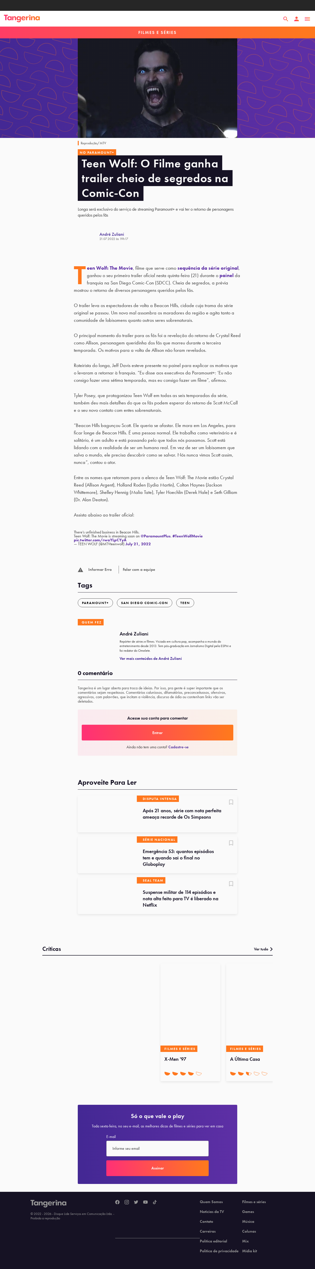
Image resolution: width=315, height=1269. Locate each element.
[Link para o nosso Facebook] (117, 1202)
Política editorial (213, 1241)
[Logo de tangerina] (22, 19)
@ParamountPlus (156, 536)
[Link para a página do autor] (88, 236)
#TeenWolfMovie (188, 536)
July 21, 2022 (138, 543)
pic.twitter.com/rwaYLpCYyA (100, 540)
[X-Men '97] (190, 1007)
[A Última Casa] (256, 1007)
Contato (206, 1222)
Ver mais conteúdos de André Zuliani (151, 658)
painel (227, 275)
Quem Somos (211, 1202)
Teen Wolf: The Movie (110, 268)
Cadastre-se (178, 747)
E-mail (111, 1137)
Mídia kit (249, 1251)
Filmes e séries (254, 1202)
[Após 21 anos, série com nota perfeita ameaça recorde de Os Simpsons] (107, 814)
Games (248, 1212)
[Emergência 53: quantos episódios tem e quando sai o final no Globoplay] (107, 854)
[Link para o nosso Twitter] (136, 1202)
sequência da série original (207, 268)
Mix (245, 1241)
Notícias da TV (212, 1212)
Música (248, 1222)
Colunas (249, 1231)
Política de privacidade (219, 1251)
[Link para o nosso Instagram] (127, 1202)
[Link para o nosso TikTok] (155, 1202)
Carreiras (208, 1231)
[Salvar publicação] (231, 802)
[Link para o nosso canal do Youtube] (145, 1202)
